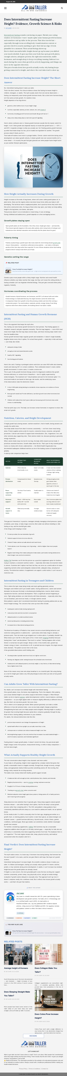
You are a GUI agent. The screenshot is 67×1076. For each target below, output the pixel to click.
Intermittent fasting (12, 35)
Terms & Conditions (34, 1068)
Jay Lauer (8, 28)
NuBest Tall (7, 560)
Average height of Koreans (16, 968)
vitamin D (43, 110)
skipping (45, 638)
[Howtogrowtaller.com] (34, 8)
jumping (30, 782)
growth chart (20, 790)
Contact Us (45, 1068)
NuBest (31, 827)
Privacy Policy (23, 1068)
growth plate (56, 243)
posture (22, 697)
